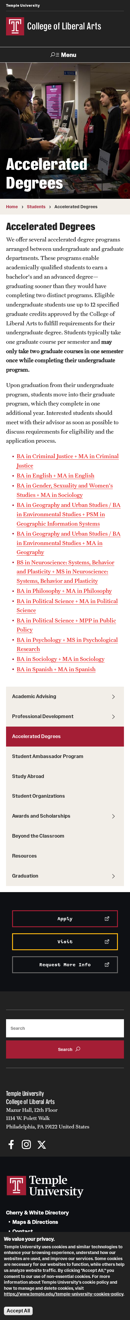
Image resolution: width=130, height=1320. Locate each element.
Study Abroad (28, 776)
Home (12, 206)
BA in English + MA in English (55, 475)
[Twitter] (41, 1145)
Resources (24, 856)
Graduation (25, 876)
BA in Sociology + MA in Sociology (61, 658)
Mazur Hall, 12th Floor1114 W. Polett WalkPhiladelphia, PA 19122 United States (47, 1118)
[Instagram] (26, 1145)
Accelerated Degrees (36, 736)
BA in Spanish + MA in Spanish (56, 669)
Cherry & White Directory (37, 1213)
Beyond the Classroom (38, 836)
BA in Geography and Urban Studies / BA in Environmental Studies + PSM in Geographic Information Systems (69, 514)
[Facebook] (11, 1145)
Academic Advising (34, 696)
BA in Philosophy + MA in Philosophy (64, 590)
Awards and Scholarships (41, 816)
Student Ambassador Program (47, 756)
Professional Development (42, 716)
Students (36, 206)
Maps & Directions (35, 1222)
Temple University (23, 5)
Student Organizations (38, 796)
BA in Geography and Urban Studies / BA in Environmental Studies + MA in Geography (69, 542)
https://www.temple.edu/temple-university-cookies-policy (63, 1294)
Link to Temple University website (45, 1187)
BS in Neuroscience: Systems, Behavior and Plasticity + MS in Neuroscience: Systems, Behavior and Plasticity (65, 571)
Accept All (18, 1310)
